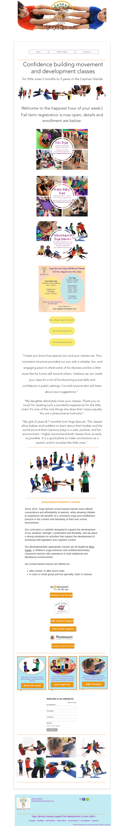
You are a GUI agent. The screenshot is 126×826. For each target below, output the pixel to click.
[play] (102, 776)
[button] (23, 93)
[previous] (19, 758)
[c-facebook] (83, 799)
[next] (102, 758)
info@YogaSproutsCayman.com (43, 801)
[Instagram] (80, 799)
